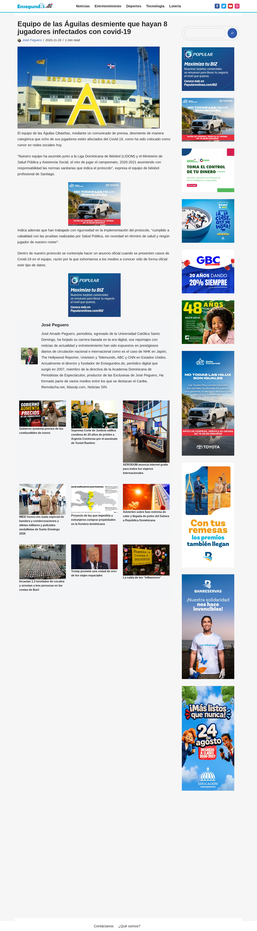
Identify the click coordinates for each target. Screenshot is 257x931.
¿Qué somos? (129, 926)
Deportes (133, 6)
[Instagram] (237, 6)
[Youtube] (230, 6)
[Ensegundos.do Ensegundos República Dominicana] (34, 6)
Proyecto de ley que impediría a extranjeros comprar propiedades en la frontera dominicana (93, 519)
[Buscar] (232, 33)
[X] (223, 6)
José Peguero (32, 40)
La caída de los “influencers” (142, 577)
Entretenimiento (108, 6)
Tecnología (155, 6)
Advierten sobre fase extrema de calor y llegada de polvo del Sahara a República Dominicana (146, 516)
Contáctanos (103, 926)
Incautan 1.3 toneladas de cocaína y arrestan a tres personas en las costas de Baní (41, 585)
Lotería (175, 6)
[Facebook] (217, 6)
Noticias (83, 6)
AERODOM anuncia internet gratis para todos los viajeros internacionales (145, 468)
